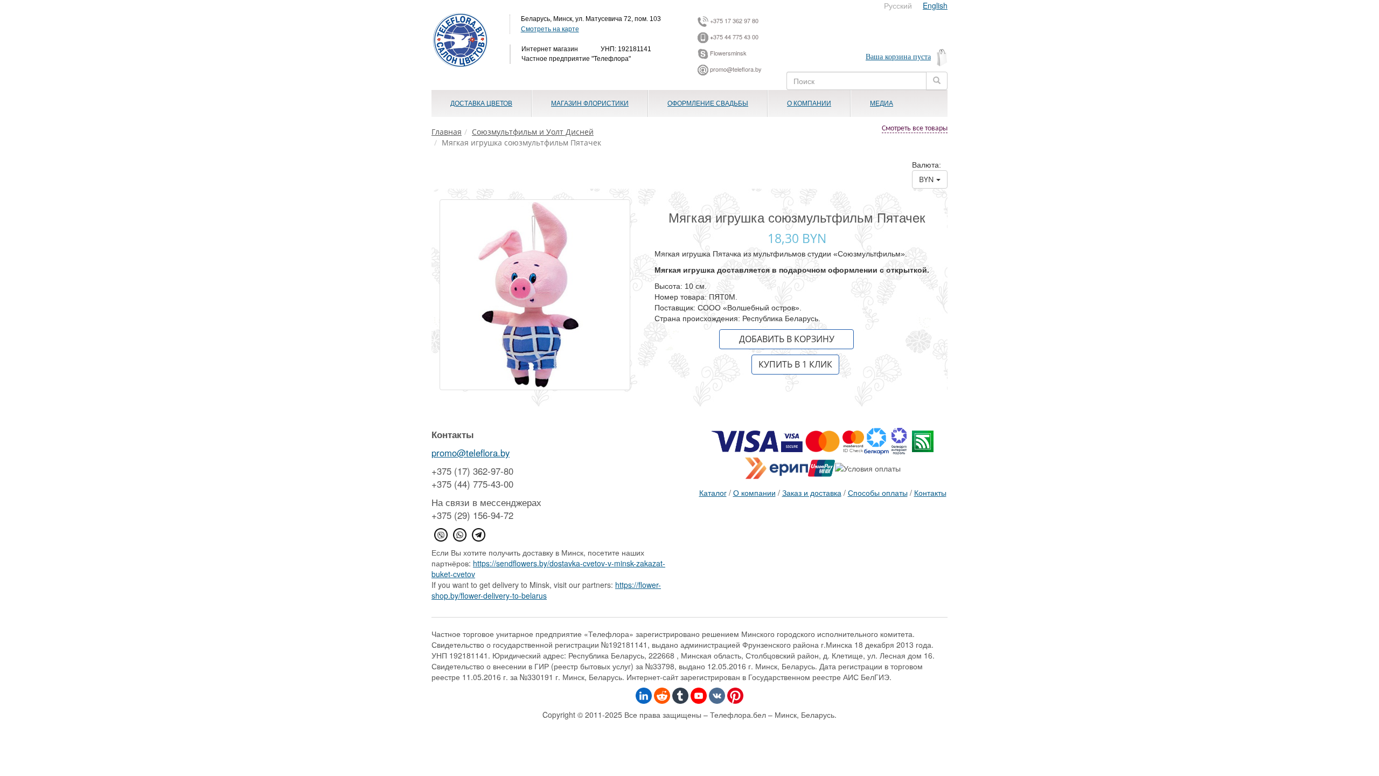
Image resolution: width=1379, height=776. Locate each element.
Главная (446, 132)
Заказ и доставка (811, 492)
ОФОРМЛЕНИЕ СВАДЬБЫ (707, 103)
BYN (927, 179)
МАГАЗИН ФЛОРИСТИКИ (590, 103)
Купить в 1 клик (795, 364)
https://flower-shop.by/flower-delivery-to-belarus (546, 590)
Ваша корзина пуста (898, 57)
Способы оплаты (878, 492)
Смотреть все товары (915, 128)
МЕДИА (881, 103)
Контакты (930, 492)
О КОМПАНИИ (809, 103)
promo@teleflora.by (470, 452)
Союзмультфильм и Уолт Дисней (533, 132)
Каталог (713, 492)
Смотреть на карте (550, 28)
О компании (754, 492)
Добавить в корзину (786, 339)
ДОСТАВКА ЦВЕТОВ (481, 103)
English (935, 5)
